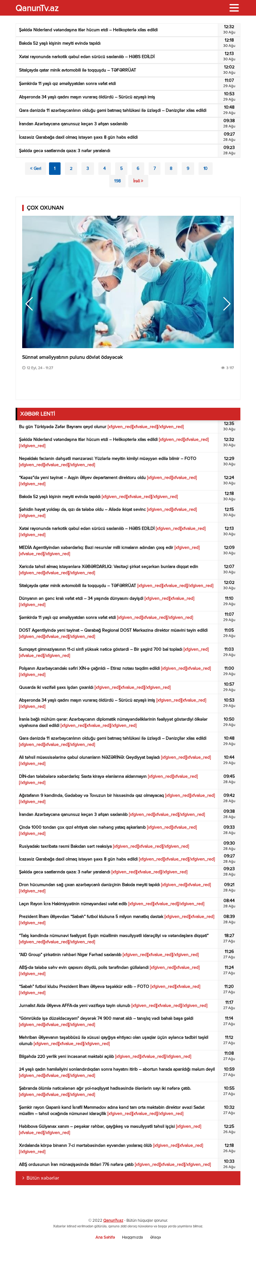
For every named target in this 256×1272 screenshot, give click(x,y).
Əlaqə (155, 1237)
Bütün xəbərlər (43, 1178)
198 (117, 181)
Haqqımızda (132, 1237)
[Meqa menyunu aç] (234, 8)
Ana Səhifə (105, 1237)
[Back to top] (239, 1255)
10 (206, 168)
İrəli (137, 181)
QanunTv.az (113, 1221)
